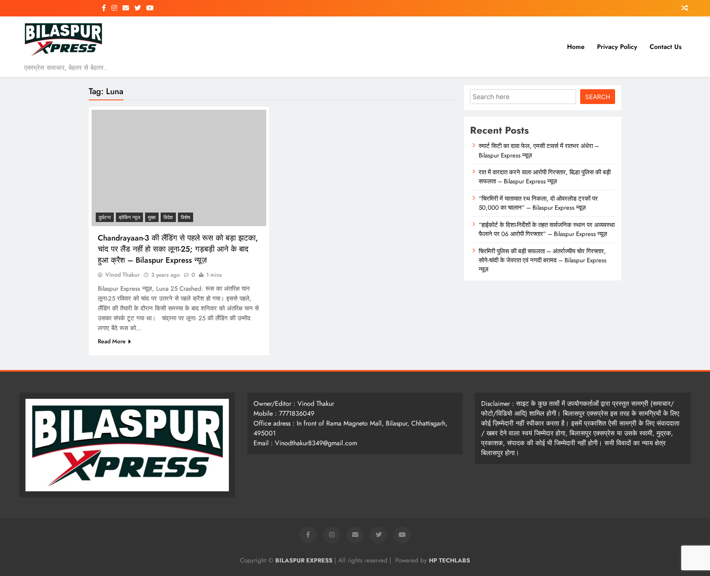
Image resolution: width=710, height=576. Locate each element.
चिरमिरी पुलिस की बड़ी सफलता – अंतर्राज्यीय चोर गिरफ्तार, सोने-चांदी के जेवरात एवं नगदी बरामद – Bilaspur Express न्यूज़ (542, 260)
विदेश (168, 217)
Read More (112, 341)
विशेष (185, 217)
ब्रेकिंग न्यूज (129, 217)
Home (576, 46)
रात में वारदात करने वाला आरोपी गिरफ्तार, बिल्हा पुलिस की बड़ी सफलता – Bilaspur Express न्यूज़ (545, 177)
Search (597, 97)
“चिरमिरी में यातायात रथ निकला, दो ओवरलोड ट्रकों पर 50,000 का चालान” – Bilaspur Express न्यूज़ (538, 203)
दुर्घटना (105, 217)
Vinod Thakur (122, 275)
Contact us (666, 46)
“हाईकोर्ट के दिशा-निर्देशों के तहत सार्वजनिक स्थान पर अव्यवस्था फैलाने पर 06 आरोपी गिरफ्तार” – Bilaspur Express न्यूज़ (547, 229)
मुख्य (152, 217)
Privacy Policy (617, 46)
